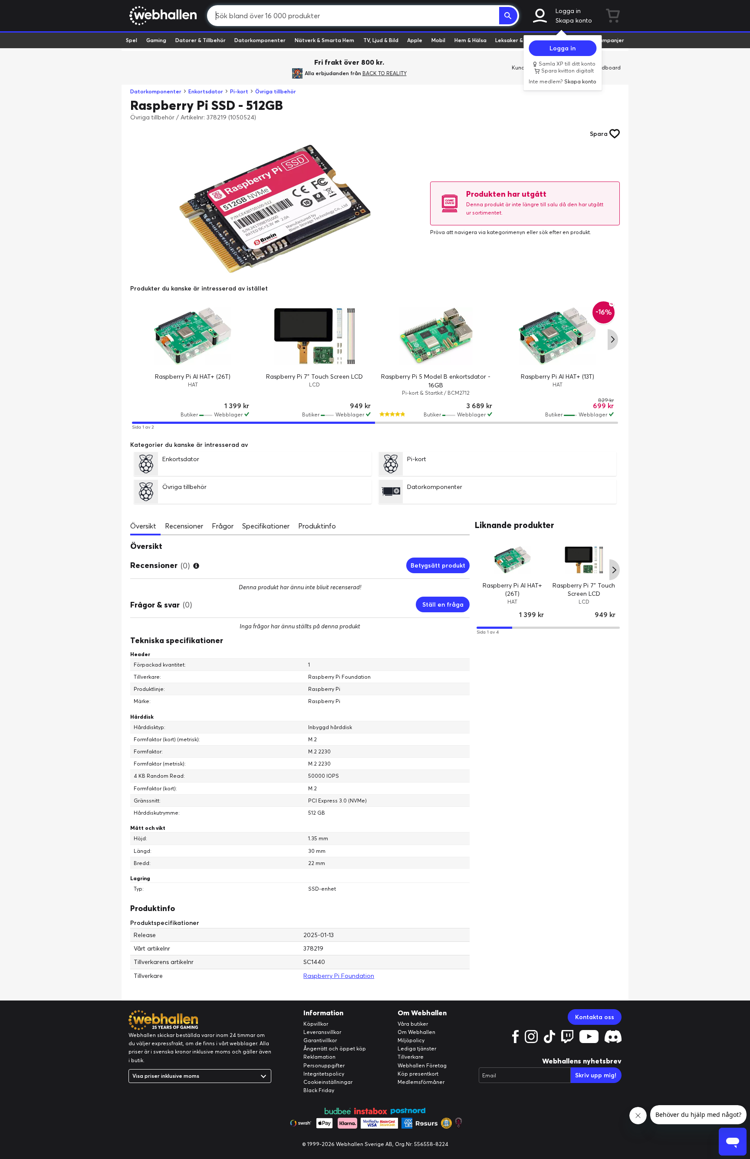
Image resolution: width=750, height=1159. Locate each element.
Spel (131, 40)
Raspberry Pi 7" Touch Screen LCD (314, 376)
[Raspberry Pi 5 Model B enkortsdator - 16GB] (435, 336)
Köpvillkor (315, 1023)
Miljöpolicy (411, 1040)
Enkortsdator (205, 91)
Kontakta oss (594, 1017)
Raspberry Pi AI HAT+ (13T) (557, 376)
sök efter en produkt (564, 232)
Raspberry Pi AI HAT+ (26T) (192, 376)
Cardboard (606, 67)
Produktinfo (317, 526)
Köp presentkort (418, 1073)
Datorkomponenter (260, 40)
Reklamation (319, 1056)
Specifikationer (265, 526)
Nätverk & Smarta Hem (324, 40)
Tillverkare (411, 1056)
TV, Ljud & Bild (380, 40)
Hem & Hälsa (470, 40)
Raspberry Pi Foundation (338, 976)
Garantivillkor (320, 1040)
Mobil (438, 40)
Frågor (223, 526)
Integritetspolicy (323, 1073)
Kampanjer (609, 40)
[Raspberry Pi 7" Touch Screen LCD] (314, 336)
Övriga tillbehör (275, 91)
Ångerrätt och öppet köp (334, 1048)
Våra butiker (413, 1023)
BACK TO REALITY (384, 73)
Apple (414, 40)
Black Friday (318, 1090)
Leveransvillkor (322, 1032)
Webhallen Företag (422, 1065)
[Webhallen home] (162, 15)
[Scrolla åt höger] (613, 339)
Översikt (143, 526)
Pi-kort (239, 91)
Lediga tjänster (417, 1048)
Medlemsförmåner (421, 1082)
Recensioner (184, 526)
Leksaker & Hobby (518, 40)
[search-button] (508, 15)
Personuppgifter (324, 1065)
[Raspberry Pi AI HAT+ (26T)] (192, 336)
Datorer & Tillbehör (200, 40)
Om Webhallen (416, 1032)
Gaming (156, 40)
